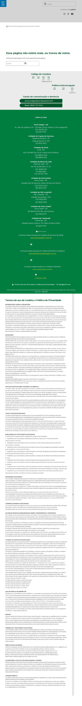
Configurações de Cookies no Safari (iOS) (17, 586)
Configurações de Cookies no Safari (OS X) (17, 584)
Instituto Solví (41, 278)
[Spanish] (74, 19)
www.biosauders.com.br (41, 238)
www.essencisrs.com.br (42, 269)
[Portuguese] (71, 19)
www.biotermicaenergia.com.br (42, 254)
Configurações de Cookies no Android (16, 587)
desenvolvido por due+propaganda (55, 290)
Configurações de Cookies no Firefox (15, 578)
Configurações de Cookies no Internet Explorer (18, 580)
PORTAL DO (68, 9)
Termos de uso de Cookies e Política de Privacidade (34, 284)
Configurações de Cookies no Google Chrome (18, 582)
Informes (45, 291)
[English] (68, 19)
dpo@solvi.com (64, 284)
